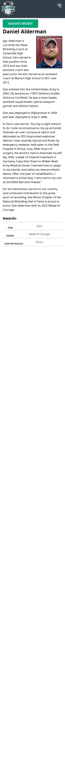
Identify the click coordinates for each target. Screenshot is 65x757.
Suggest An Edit (20, 23)
